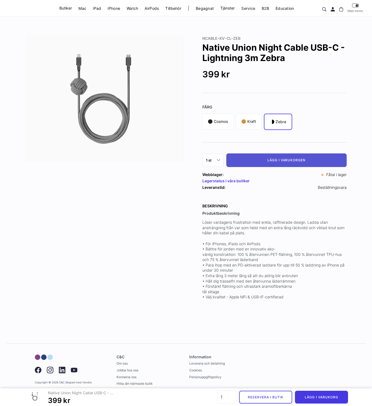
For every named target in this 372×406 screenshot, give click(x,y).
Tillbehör (173, 8)
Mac (82, 8)
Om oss (122, 363)
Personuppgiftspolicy (205, 377)
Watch (132, 8)
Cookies (195, 370)
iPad (97, 8)
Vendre (87, 382)
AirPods (152, 8)
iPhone (114, 8)
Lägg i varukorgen (286, 160)
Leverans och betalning (207, 363)
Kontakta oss (126, 377)
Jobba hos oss (127, 370)
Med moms (355, 11)
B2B (265, 8)
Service (248, 8)
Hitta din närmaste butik (135, 383)
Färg (207, 107)
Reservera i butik (265, 397)
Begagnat (205, 8)
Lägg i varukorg (321, 397)
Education (285, 8)
